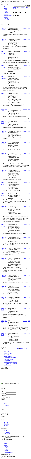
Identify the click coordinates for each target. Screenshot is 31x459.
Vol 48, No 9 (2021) (4, 298)
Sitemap (6, 17)
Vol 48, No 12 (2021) (3, 28)
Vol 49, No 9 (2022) (4, 194)
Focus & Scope (8, 354)
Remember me (6, 397)
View (5, 403)
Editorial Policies (8, 353)
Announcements (8, 15)
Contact (6, 18)
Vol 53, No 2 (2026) (4, 309)
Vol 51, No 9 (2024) (4, 321)
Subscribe (6, 405)
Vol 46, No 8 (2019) (4, 249)
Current (6, 12)
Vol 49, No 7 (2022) (4, 109)
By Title (6, 425)
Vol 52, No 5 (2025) (4, 334)
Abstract (25, 28)
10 (26, 348)
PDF (29, 28)
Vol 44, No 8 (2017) (4, 237)
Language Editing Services (10, 363)
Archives (6, 14)
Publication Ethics (8, 359)
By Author (6, 424)
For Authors (7, 432)
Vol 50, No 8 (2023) (4, 122)
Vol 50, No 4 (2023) (4, 131)
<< (15, 348)
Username (3, 393)
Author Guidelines (8, 356)
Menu (5, 11)
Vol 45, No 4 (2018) (4, 183)
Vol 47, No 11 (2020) (3, 276)
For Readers (7, 430)
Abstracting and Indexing (10, 357)
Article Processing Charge (10, 362)
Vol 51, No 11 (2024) (3, 77)
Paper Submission (8, 19)
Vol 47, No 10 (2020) (3, 143)
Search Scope (4, 413)
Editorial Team (7, 352)
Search (5, 9)
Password (3, 395)
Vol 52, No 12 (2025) (3, 52)
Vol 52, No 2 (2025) (4, 259)
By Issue (6, 422)
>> (29, 348)
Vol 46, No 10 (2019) (3, 66)
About (5, 8)
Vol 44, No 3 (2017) (4, 39)
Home (5, 6)
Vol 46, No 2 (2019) (4, 170)
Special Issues (7, 365)
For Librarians (7, 433)
